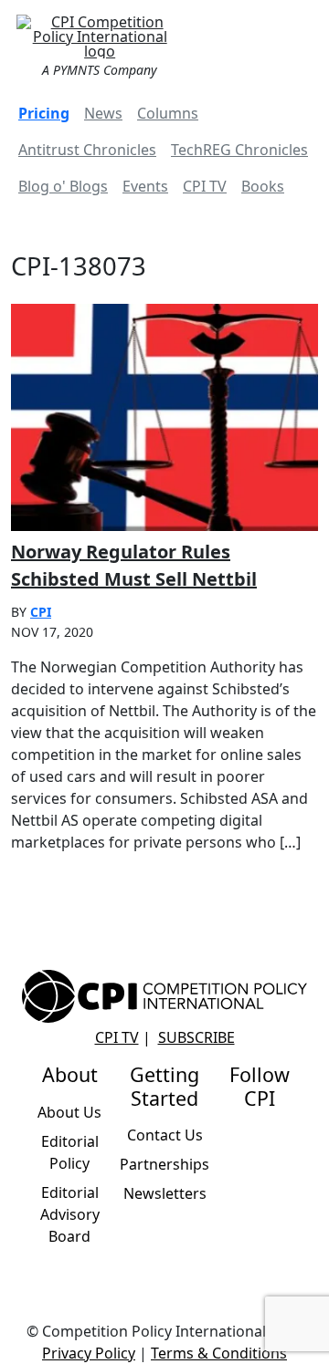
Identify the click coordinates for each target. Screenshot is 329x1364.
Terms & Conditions (219, 1353)
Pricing (43, 113)
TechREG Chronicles (239, 150)
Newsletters (165, 1193)
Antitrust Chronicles (87, 150)
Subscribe (196, 1037)
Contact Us (165, 1135)
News (103, 113)
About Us (69, 1112)
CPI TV (205, 186)
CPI (40, 611)
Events (145, 186)
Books (262, 186)
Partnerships (164, 1164)
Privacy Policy (88, 1353)
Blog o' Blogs (63, 186)
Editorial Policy (70, 1152)
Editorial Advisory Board (70, 1214)
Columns (167, 113)
